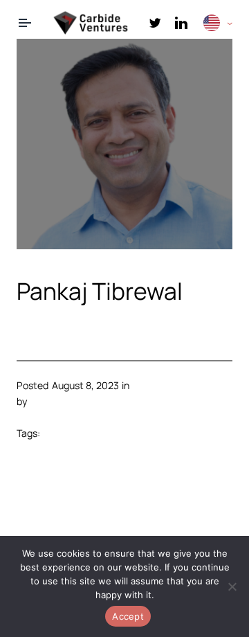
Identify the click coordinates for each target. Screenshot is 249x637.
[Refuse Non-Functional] (232, 586)
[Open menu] (25, 23)
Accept (128, 616)
